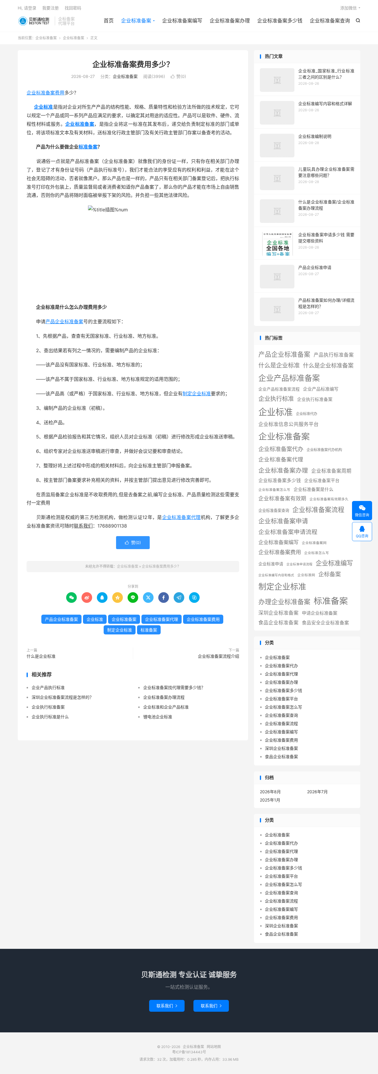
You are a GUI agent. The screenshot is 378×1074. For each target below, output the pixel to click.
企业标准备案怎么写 (274, 490)
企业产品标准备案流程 (279, 389)
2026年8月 (270, 791)
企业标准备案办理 (230, 21)
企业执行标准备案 (48, 706)
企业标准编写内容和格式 (276, 575)
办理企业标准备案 (284, 601)
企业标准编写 (334, 563)
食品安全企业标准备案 (325, 623)
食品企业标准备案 (278, 623)
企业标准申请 (270, 563)
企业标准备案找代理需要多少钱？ (174, 687)
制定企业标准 (197, 393)
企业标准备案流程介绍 (218, 656)
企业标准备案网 (314, 543)
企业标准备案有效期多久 (328, 499)
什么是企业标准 (41, 656)
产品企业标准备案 (64, 321)
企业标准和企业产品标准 (166, 706)
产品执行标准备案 (334, 355)
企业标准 (43, 107)
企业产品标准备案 (289, 378)
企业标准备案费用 (45, 93)
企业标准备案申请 (283, 521)
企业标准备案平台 (322, 480)
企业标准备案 (35, 21)
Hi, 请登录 (27, 7)
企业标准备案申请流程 (287, 532)
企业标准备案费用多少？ (133, 64)
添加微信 (348, 7)
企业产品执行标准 (48, 687)
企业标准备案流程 (318, 509)
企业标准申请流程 (299, 564)
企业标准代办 (306, 414)
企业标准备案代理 (181, 517)
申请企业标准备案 (319, 613)
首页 (109, 21)
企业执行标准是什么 (50, 716)
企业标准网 (306, 575)
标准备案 (88, 147)
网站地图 (214, 1046)
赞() (178, 76)
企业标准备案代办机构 (324, 450)
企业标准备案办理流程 (164, 697)
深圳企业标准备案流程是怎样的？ (63, 697)
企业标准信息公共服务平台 (288, 424)
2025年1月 (270, 799)
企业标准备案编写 (182, 21)
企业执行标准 (276, 398)
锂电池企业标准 (157, 716)
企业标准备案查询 (330, 21)
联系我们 (167, 1005)
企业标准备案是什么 (313, 489)
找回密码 (73, 7)
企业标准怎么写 (316, 553)
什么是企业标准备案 (328, 365)
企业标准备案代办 (280, 449)
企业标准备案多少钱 (279, 21)
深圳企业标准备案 (278, 613)
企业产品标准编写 (320, 389)
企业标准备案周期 (331, 471)
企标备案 (329, 574)
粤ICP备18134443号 (189, 1052)
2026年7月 (317, 791)
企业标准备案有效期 (282, 498)
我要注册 (50, 7)
